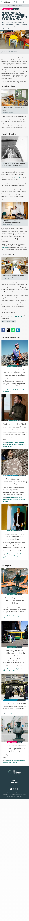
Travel (12, 671)
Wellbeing (8, 391)
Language (20, 2)
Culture (8, 321)
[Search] (14, 2)
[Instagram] (18, 789)
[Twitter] (13, 789)
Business (9, 497)
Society (4, 618)
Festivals (14, 760)
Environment (21, 442)
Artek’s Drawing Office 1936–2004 (15, 317)
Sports (4, 391)
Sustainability (21, 499)
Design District (4, 247)
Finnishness (10, 390)
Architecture (10, 442)
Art (3, 321)
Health (15, 390)
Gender (21, 554)
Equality (13, 554)
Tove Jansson (7, 177)
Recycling (15, 499)
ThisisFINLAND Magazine (13, 556)
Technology (5, 501)
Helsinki (20, 669)
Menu (26, 2)
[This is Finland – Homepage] (5, 1)
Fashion (20, 497)
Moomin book (17, 177)
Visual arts (14, 762)
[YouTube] (16, 789)
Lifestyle (19, 390)
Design (14, 321)
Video (22, 556)
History (4, 671)
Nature (23, 390)
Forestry (4, 499)
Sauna (14, 444)
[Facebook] (11, 789)
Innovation (9, 499)
